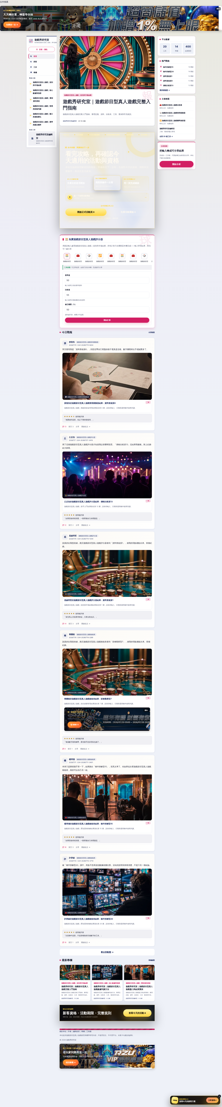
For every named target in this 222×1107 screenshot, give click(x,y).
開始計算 (107, 320)
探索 (33, 62)
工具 (33, 67)
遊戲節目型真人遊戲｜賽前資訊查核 (41, 99)
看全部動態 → (107, 952)
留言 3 (71, 427)
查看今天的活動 (137, 1013)
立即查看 (212, 1100)
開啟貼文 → (85, 427)
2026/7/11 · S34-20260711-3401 (81, 762)
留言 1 (70, 749)
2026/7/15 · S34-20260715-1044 (81, 539)
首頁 (33, 56)
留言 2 (71, 525)
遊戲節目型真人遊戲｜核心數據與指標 (41, 91)
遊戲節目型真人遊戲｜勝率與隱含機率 (41, 123)
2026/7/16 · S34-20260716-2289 (81, 637)
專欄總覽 (152, 960)
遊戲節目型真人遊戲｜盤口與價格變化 (41, 115)
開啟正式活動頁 (86, 212)
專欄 (33, 72)
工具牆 (88, 1031)
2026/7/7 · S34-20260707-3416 (81, 440)
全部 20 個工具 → (166, 136)
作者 (69, 1031)
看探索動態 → (165, 90)
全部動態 (152, 332)
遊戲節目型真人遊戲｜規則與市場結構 (41, 83)
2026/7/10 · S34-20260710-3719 (81, 861)
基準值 (67, 275)
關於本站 (63, 1031)
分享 (77, 427)
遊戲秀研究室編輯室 (70, 121)
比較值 (67, 290)
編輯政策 (76, 1031)
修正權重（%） (70, 304)
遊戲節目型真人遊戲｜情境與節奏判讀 (41, 107)
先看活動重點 (128, 212)
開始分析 (176, 164)
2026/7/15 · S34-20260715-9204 (81, 345)
